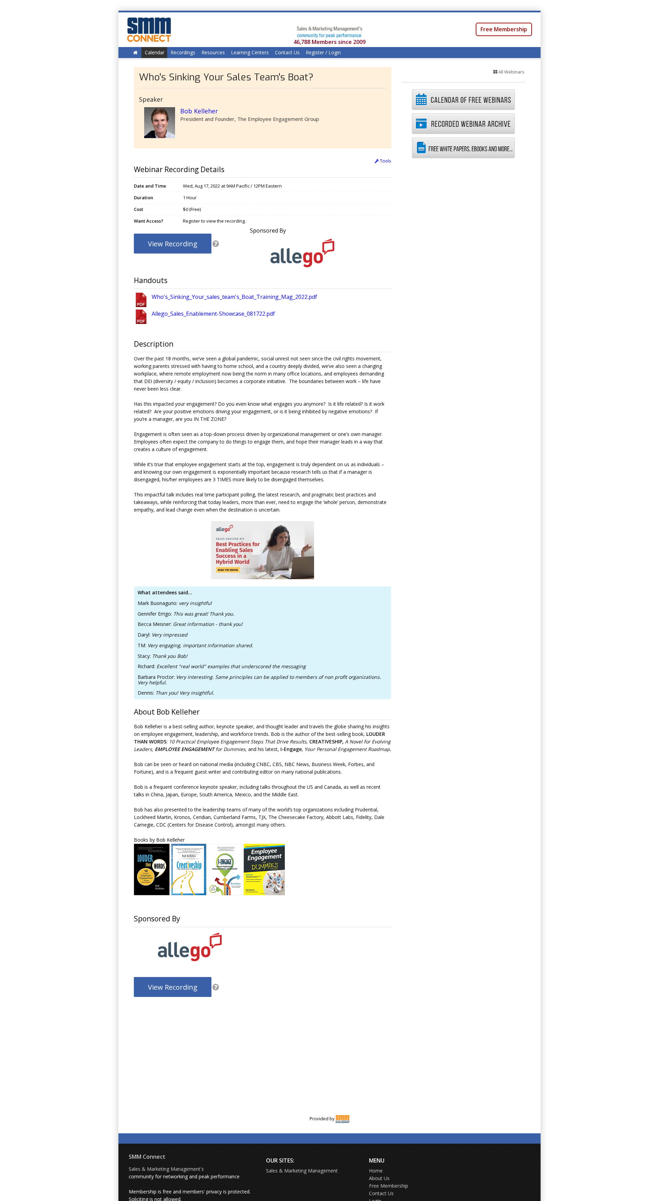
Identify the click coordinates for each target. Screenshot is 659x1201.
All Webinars (510, 72)
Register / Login (323, 52)
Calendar (154, 52)
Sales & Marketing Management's (166, 1169)
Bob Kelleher (199, 111)
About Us (379, 1178)
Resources (213, 52)
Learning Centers (250, 52)
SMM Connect (147, 1156)
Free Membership (504, 29)
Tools (385, 161)
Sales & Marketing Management (302, 1170)
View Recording (172, 243)
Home (376, 1170)
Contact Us (287, 52)
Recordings (183, 52)
